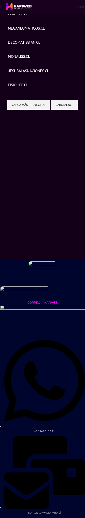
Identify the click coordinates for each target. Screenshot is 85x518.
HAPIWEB (51, 303)
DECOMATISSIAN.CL (24, 42)
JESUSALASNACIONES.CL (28, 71)
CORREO (33, 303)
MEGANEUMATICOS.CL (26, 28)
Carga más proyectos (29, 105)
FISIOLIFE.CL (18, 14)
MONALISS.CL (19, 56)
